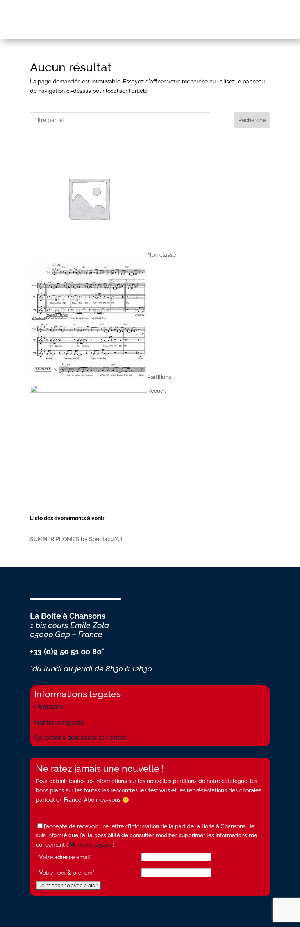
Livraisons (49, 706)
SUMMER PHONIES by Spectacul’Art (76, 539)
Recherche (252, 120)
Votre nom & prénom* (67, 873)
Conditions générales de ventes (80, 737)
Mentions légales (59, 722)
